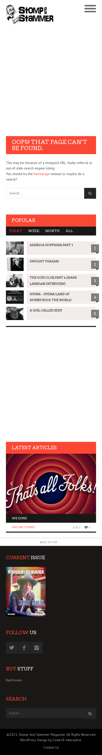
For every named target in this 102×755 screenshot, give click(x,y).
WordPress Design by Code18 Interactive (50, 740)
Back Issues (14, 680)
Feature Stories (23, 527)
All (69, 231)
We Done (19, 518)
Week (33, 231)
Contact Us (51, 747)
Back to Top (48, 542)
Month (52, 231)
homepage (42, 174)
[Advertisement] (51, 81)
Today (15, 231)
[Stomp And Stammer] (40, 14)
